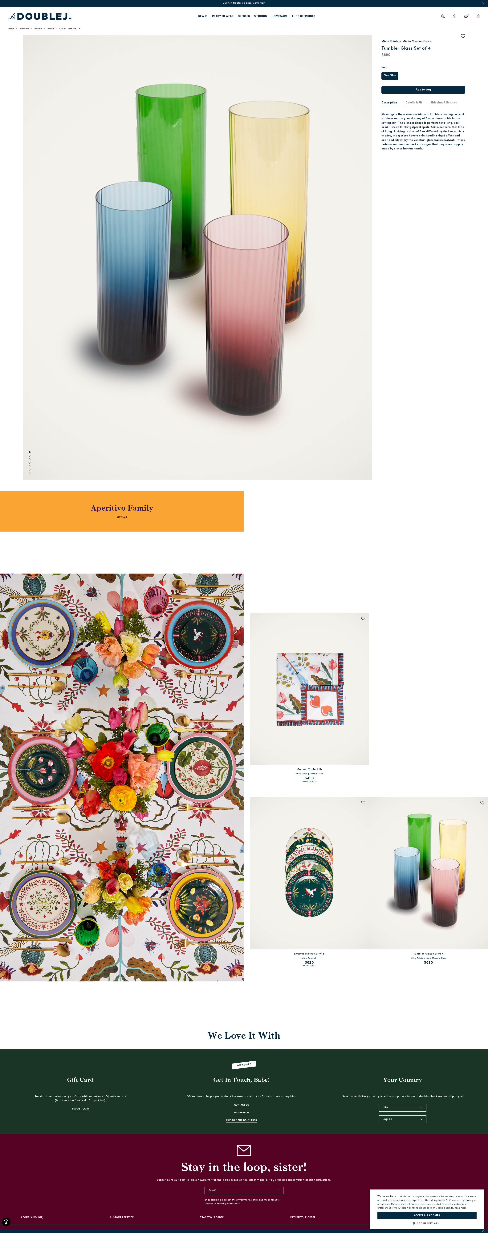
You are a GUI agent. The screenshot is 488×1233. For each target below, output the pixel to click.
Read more (460, 1207)
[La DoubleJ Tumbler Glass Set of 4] (428, 873)
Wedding (260, 16)
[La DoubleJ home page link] (40, 16)
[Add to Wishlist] (463, 37)
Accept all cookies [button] (427, 1215)
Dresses (244, 16)
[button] (427, 1223)
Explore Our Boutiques (241, 1120)
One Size (390, 75)
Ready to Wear (223, 16)
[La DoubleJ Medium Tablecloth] (309, 689)
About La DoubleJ (32, 1217)
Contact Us (241, 1105)
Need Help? (244, 1065)
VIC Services (242, 1113)
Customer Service (122, 1217)
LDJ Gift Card (80, 1109)
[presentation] (389, 103)
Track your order (212, 1217)
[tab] (389, 103)
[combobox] (402, 1108)
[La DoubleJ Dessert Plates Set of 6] (309, 873)
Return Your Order (303, 1217)
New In (203, 16)
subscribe (279, 1190)
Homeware (280, 16)
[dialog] (427, 1209)
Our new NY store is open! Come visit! (244, 3)
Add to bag (423, 89)
